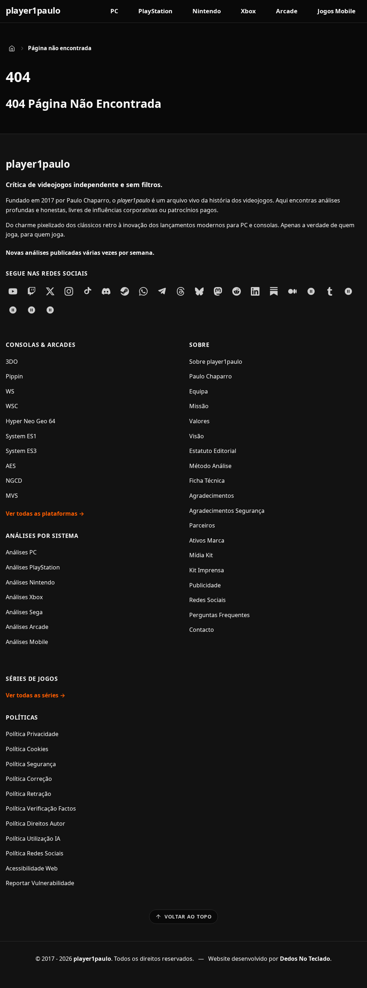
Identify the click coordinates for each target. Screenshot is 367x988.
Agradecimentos (211, 496)
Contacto (201, 630)
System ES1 (21, 436)
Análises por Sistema (42, 536)
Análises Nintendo (30, 582)
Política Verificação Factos (41, 808)
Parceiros (202, 525)
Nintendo (206, 11)
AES (11, 466)
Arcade (286, 11)
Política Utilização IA (33, 839)
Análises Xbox (24, 597)
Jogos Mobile (337, 11)
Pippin (14, 376)
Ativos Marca (206, 540)
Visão (196, 436)
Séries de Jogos (32, 679)
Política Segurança (31, 764)
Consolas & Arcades (40, 345)
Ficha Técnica (207, 481)
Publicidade (205, 585)
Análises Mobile (27, 642)
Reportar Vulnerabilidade (40, 883)
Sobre (199, 345)
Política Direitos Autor (35, 823)
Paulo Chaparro (210, 376)
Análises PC (21, 552)
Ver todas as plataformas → (45, 513)
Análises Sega (24, 612)
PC (114, 11)
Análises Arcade (27, 627)
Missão (199, 406)
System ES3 (21, 451)
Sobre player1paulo (215, 362)
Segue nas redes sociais (46, 273)
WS (10, 391)
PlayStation (155, 11)
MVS (12, 496)
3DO (12, 362)
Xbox (248, 11)
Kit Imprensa (206, 570)
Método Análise (210, 466)
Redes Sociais (207, 600)
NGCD (14, 481)
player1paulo (33, 10)
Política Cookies (27, 749)
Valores (199, 421)
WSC (12, 406)
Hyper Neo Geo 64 (30, 421)
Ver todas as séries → (35, 695)
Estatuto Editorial (212, 451)
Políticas (22, 717)
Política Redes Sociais (34, 853)
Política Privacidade (32, 734)
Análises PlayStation (33, 567)
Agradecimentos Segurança (226, 511)
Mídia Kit (201, 555)
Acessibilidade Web (32, 868)
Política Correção (29, 779)
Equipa (198, 391)
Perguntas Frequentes (219, 615)
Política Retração (28, 794)
